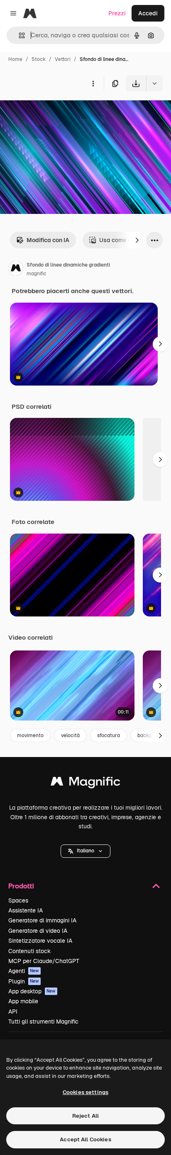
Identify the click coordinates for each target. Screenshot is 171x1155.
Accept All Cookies (85, 1139)
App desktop (32, 991)
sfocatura (108, 735)
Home (15, 59)
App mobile (23, 1001)
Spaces (18, 900)
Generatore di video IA (37, 930)
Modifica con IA (48, 240)
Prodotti (21, 885)
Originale (55, 111)
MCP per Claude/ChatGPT (43, 961)
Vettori (63, 59)
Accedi (148, 13)
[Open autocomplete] (18, 35)
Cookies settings (85, 1092)
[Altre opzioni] (93, 83)
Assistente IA (25, 910)
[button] (85, 851)
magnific (36, 273)
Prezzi (117, 13)
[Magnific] (85, 783)
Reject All (85, 1115)
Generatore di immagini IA (42, 920)
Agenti (23, 971)
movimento (30, 735)
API (12, 1011)
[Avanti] (136, 240)
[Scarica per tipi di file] (154, 83)
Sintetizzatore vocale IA (40, 940)
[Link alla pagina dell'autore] (15, 269)
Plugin (23, 981)
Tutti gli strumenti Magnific (43, 1021)
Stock (39, 59)
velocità (70, 735)
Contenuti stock (29, 951)
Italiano (85, 850)
